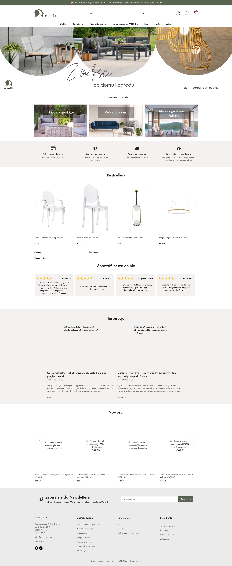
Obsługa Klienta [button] (85, 518)
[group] (116, 60)
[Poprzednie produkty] (39, 204)
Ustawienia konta (167, 534)
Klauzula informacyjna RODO (89, 524)
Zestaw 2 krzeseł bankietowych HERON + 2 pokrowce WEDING (92, 475)
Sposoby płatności (84, 541)
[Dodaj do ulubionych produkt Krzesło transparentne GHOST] (112, 185)
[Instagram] (41, 548)
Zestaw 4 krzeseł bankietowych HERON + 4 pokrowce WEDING (175, 475)
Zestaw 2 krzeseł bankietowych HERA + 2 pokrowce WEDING (53, 475)
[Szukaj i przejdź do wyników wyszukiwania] (143, 13)
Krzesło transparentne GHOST (87, 237)
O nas (120, 524)
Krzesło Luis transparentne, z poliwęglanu (49, 237)
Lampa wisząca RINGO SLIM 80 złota (173, 237)
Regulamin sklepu (84, 533)
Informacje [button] (124, 518)
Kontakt (121, 528)
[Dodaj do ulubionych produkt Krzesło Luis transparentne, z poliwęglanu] (70, 185)
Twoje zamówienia (167, 525)
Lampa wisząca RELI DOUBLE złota (130, 237)
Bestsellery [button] (116, 175)
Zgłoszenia (164, 539)
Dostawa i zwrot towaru (86, 546)
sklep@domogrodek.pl (44, 537)
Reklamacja (81, 550)
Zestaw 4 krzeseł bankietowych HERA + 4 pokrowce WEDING (136, 475)
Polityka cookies (83, 537)
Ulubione (164, 530)
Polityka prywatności (85, 528)
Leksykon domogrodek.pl (128, 533)
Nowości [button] (116, 412)
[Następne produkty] (193, 204)
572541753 (39, 541)
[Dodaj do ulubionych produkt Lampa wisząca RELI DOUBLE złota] (153, 185)
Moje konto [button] (166, 518)
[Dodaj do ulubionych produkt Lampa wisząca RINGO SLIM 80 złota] (195, 185)
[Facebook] (36, 548)
